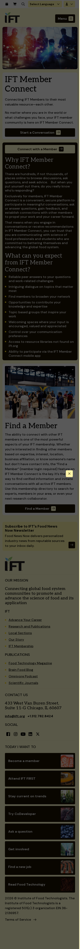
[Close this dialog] (69, 473)
